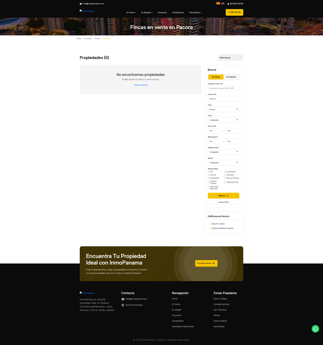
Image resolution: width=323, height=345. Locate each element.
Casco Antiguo (220, 299)
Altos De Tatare (218, 224)
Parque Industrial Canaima (222, 228)
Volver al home (140, 85)
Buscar (222, 195)
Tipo (210, 105)
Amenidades (213, 169)
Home (78, 38)
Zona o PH (212, 94)
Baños (210, 158)
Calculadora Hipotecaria (183, 326)
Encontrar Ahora (204, 263)
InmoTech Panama (134, 305)
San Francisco (220, 310)
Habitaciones (213, 147)
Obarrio (216, 315)
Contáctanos (178, 12)
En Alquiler (146, 12)
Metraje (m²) (213, 137)
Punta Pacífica (220, 321)
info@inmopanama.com (93, 4)
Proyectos (162, 12)
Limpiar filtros (223, 202)
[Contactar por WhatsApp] (315, 329)
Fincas (97, 38)
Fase (210, 115)
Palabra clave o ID (215, 84)
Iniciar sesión (234, 4)
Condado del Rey (221, 304)
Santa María (218, 326)
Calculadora (194, 12)
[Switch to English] (222, 3)
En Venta (130, 12)
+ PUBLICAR (233, 12)
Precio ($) (212, 126)
